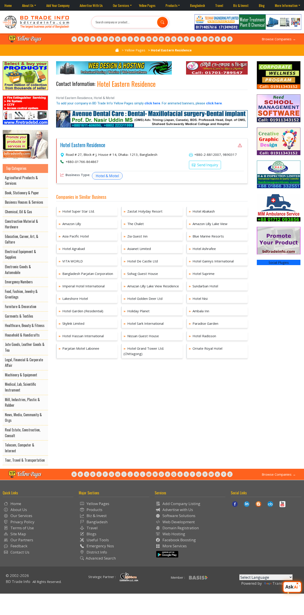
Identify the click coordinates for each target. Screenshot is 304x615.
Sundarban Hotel (203, 286)
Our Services (121, 5)
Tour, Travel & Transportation (25, 460)
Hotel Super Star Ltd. (77, 211)
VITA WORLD (71, 261)
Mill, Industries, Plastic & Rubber (22, 402)
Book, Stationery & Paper (22, 192)
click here (152, 103)
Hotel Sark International (144, 323)
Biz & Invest (241, 5)
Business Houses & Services (24, 202)
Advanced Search (101, 558)
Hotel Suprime (202, 273)
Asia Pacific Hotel (74, 236)
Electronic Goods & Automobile (18, 269)
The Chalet (134, 223)
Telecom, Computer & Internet (19, 447)
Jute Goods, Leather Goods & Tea (25, 347)
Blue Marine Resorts (206, 236)
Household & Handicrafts (22, 335)
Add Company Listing (181, 503)
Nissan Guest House (141, 336)
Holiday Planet (137, 311)
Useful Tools (97, 539)
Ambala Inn (199, 311)
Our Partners (21, 539)
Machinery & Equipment (21, 375)
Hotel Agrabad (72, 248)
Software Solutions (178, 515)
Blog (262, 5)
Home (8, 5)
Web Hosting (173, 533)
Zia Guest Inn (136, 236)
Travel (219, 5)
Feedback (18, 545)
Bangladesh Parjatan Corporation (86, 273)
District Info (96, 552)
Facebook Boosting (179, 539)
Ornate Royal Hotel (205, 348)
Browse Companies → (279, 39)
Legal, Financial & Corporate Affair (24, 362)
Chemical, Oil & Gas (18, 211)
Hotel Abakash (202, 211)
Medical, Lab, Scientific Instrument (20, 387)
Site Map (18, 533)
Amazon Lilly (70, 223)
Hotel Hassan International (81, 336)
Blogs (91, 533)
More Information (286, 5)
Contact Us (19, 552)
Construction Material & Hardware (21, 224)
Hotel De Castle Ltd (141, 261)
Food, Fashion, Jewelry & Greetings (21, 294)
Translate (280, 583)
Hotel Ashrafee (202, 248)
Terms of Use (22, 527)
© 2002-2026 (17, 575)
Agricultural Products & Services (21, 180)
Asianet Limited (137, 248)
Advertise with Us (177, 509)
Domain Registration (180, 527)
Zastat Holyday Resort (143, 211)
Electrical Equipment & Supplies (20, 254)
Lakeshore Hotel (73, 298)
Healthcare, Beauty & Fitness (25, 325)
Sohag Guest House (141, 273)
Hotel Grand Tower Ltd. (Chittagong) (144, 351)
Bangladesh (197, 5)
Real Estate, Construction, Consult (22, 432)
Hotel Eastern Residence (82, 145)
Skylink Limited (71, 323)
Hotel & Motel (107, 175)
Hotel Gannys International (211, 261)
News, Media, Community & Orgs (23, 417)
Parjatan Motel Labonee (79, 348)
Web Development (178, 521)
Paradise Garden (203, 323)
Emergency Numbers (19, 281)
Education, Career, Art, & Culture (21, 239)
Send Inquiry (207, 164)
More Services (174, 545)
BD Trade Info (18, 581)
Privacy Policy (22, 521)
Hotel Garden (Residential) (81, 311)
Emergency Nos (100, 545)
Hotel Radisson (202, 336)
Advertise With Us (91, 5)
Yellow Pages (147, 5)
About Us (27, 5)
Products (171, 5)
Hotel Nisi (198, 298)
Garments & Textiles (19, 316)
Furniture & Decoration (20, 306)
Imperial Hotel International (82, 286)
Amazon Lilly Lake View (208, 223)
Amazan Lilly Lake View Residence (151, 286)
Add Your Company (57, 5)
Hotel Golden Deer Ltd (143, 298)
